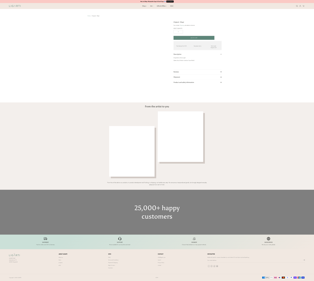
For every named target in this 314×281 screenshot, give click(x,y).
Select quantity (178, 28)
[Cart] (303, 5)
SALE (171, 6)
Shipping (182, 25)
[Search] (296, 5)
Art (151, 6)
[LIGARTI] (15, 6)
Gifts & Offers (161, 6)
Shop (144, 6)
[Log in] (300, 5)
